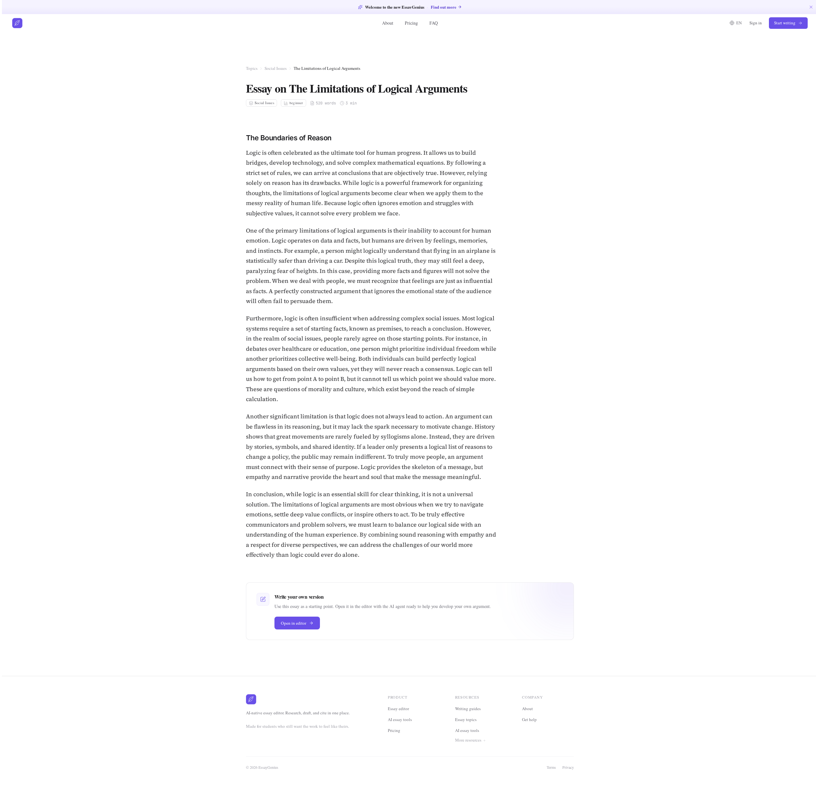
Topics (251, 68)
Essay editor (398, 708)
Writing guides (468, 708)
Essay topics (466, 719)
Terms (551, 767)
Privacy (568, 767)
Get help (529, 719)
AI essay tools (400, 719)
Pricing (411, 23)
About (387, 23)
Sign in (755, 23)
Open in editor (293, 623)
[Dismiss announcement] (811, 7)
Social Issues (276, 68)
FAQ (433, 23)
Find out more (443, 7)
